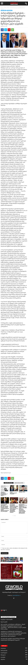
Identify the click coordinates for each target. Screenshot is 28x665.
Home (2, 6)
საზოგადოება (4, 650)
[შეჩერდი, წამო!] (23, 488)
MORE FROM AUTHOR (19, 482)
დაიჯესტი (3, 657)
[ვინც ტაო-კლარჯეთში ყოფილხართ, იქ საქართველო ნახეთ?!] (5, 488)
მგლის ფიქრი (4, 621)
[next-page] (15, 515)
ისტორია (3, 659)
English (11, 0)
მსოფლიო (3, 655)
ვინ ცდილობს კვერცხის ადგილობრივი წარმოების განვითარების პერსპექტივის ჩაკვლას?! (13, 639)
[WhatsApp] (12, 29)
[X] (5, 29)
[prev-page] (13, 515)
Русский (16, 0)
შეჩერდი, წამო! (22, 492)
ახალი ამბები (6, 6)
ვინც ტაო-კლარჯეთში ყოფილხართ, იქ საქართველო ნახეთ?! (4, 493)
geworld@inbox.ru (17, 595)
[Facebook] (2, 29)
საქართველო (12, 6)
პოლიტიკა (3, 648)
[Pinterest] (9, 29)
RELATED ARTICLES (8, 482)
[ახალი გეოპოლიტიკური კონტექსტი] (14, 488)
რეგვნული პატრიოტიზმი (7, 619)
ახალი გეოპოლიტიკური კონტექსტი (13, 492)
